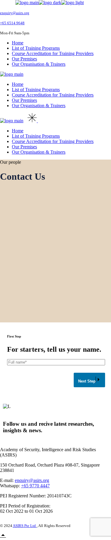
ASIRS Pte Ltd (25, 525)
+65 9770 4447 (35, 485)
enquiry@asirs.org (14, 13)
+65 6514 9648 (12, 23)
